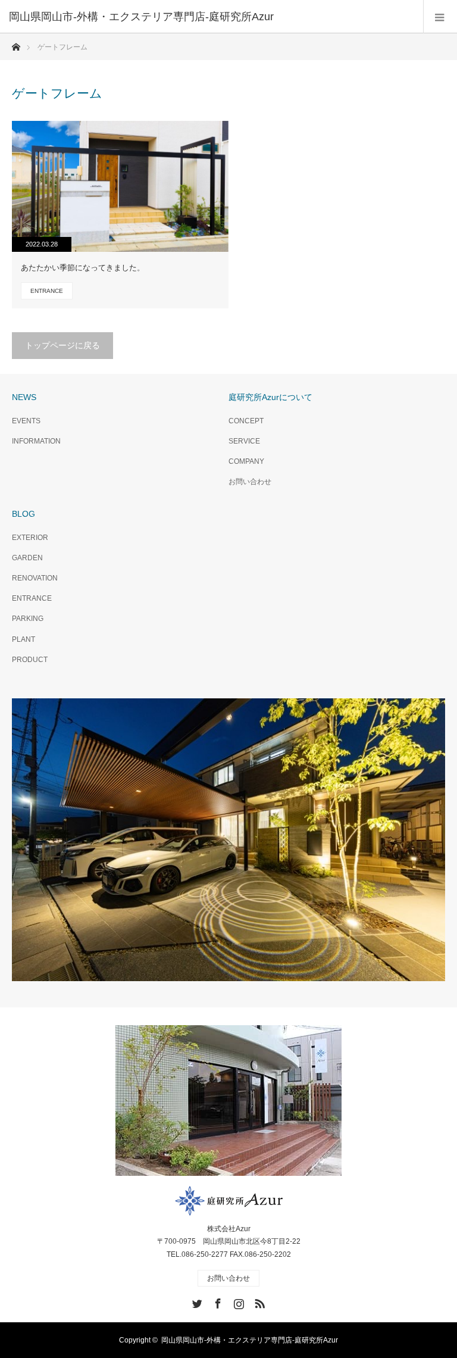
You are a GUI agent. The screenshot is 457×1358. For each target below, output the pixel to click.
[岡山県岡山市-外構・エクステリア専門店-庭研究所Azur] (210, 16)
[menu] (440, 16)
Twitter (196, 1301)
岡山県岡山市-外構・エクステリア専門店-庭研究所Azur (249, 1340)
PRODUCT (30, 659)
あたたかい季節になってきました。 (83, 267)
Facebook (217, 1301)
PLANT (23, 639)
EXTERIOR (30, 537)
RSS (258, 1301)
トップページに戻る (62, 345)
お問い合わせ (249, 481)
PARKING (27, 618)
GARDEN (27, 558)
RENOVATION (35, 578)
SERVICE (244, 441)
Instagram (237, 1301)
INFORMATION (36, 441)
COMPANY (246, 461)
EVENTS (26, 421)
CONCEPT (246, 421)
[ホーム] (16, 43)
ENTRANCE (46, 291)
